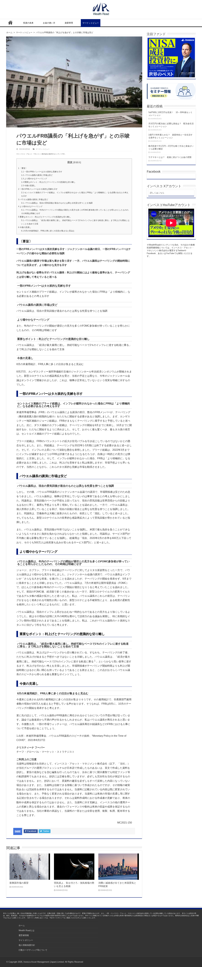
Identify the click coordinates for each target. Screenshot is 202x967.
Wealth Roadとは (26, 930)
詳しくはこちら (157, 193)
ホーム (10, 22)
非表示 (77, 162)
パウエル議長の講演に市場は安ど (37, 175)
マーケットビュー (90, 23)
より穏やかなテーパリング (34, 179)
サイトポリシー (26, 940)
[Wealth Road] (101, 8)
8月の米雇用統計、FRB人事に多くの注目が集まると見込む (48, 231)
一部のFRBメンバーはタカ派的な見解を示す (41, 172)
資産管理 (69, 23)
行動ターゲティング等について (33, 950)
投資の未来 (28, 23)
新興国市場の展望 (18, 882)
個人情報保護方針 (27, 945)
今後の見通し (28, 185)
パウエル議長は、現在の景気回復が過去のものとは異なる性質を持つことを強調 (56, 203)
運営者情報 (24, 935)
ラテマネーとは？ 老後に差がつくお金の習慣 (169, 157)
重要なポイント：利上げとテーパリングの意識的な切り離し (48, 182)
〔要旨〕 (22, 168)
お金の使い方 (49, 23)
